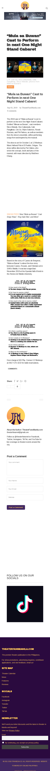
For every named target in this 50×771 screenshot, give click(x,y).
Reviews (5, 684)
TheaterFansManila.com (31, 108)
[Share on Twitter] (17, 381)
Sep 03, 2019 (12, 108)
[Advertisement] (25, 185)
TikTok (4, 711)
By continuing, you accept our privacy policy (22, 743)
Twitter (4, 707)
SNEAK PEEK (13, 214)
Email (4, 734)
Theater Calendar (9, 673)
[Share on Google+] (21, 381)
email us (30, 663)
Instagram (6, 700)
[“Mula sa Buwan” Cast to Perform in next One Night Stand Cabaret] (25, 416)
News (4, 677)
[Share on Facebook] (14, 381)
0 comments (11, 111)
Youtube (5, 703)
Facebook (5, 696)
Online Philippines (30, 766)
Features (5, 680)
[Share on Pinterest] (25, 381)
